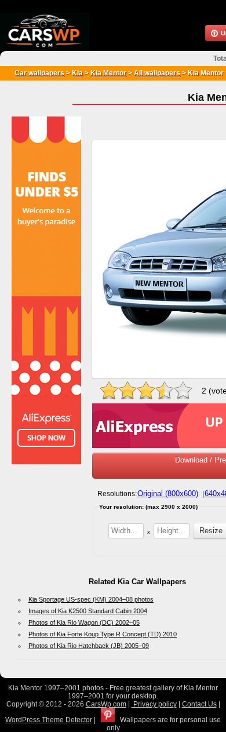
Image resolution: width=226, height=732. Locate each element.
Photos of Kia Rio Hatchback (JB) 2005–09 (88, 645)
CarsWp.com (106, 704)
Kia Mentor (107, 73)
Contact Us (199, 704)
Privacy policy (154, 704)
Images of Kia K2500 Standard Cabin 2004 (87, 610)
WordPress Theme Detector (48, 720)
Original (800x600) (167, 493)
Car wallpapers (39, 73)
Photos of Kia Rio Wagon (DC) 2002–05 (84, 622)
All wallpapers (157, 73)
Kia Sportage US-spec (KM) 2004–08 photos (91, 599)
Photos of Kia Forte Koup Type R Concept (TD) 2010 (102, 634)
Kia (77, 73)
